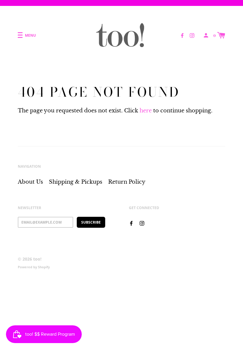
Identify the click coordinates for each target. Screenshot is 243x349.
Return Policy (127, 182)
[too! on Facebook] (182, 35)
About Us (30, 182)
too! (37, 259)
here (146, 110)
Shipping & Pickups (75, 182)
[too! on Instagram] (192, 35)
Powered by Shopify (34, 267)
